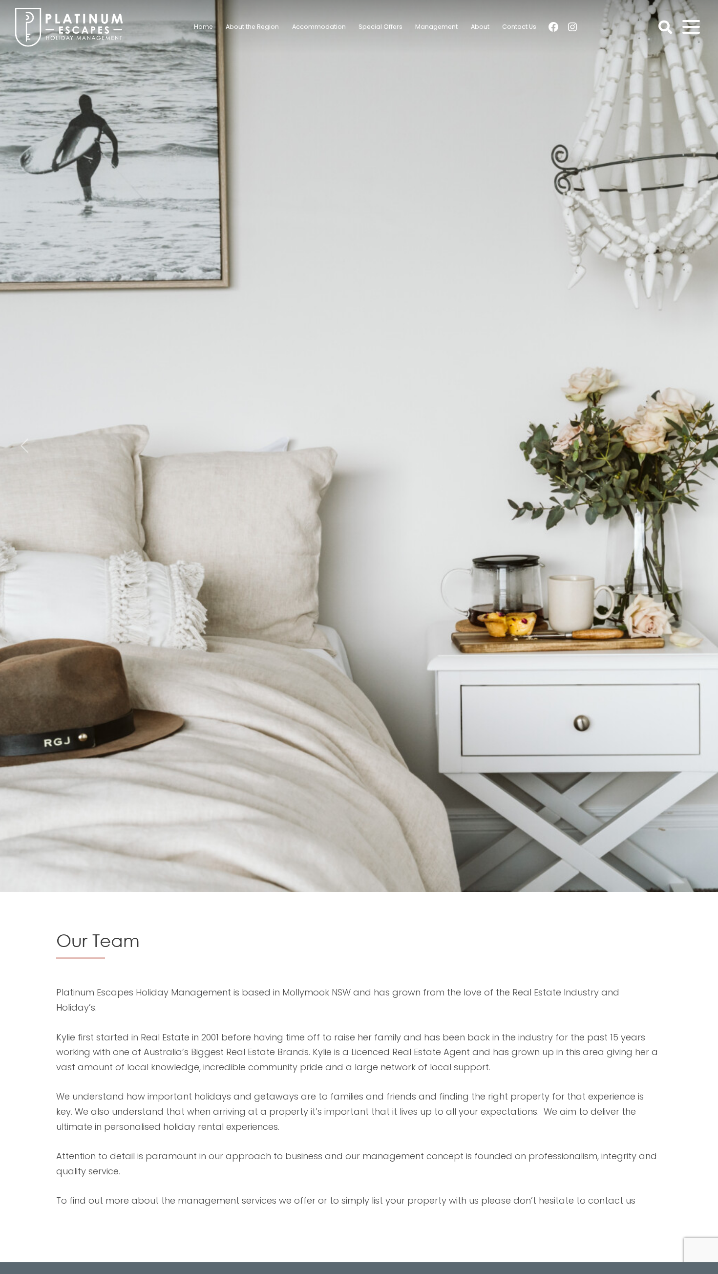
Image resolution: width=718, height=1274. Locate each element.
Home (203, 26)
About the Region (252, 26)
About (480, 26)
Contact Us (519, 26)
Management (436, 26)
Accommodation (319, 26)
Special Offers (380, 26)
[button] (24, 446)
